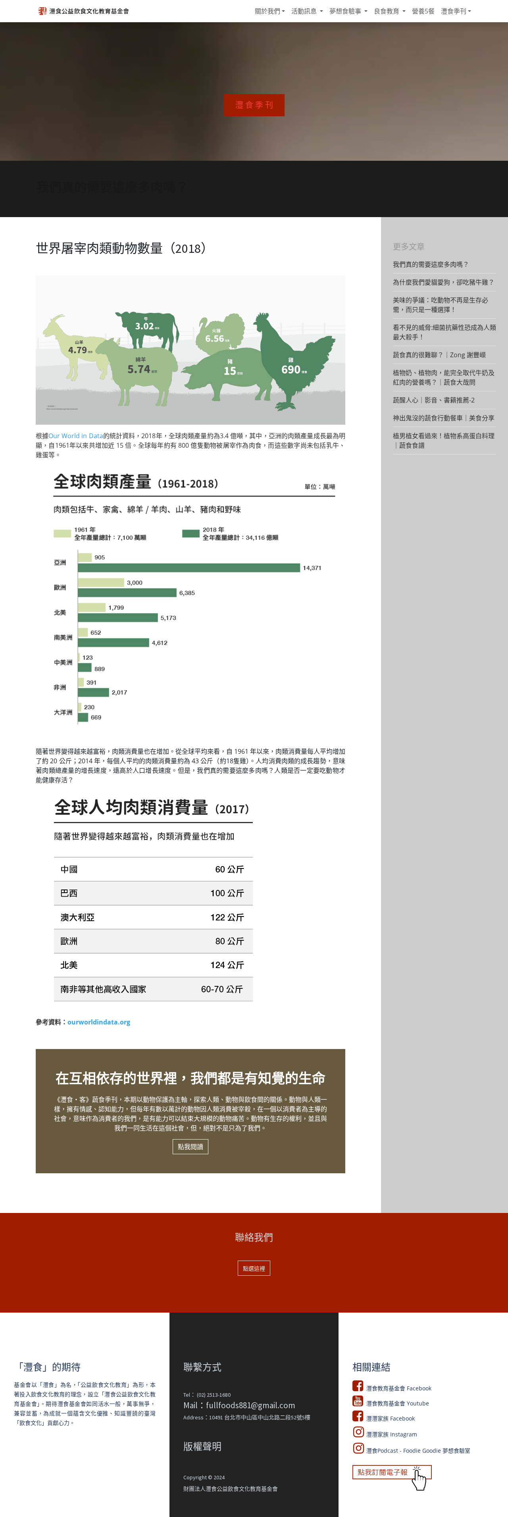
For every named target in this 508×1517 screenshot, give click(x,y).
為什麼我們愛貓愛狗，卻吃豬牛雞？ (444, 282)
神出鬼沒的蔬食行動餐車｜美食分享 (444, 418)
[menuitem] (270, 11)
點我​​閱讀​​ (190, 1146)
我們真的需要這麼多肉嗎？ (431, 264)
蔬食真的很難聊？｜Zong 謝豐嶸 (439, 354)
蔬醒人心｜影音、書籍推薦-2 (434, 400)
